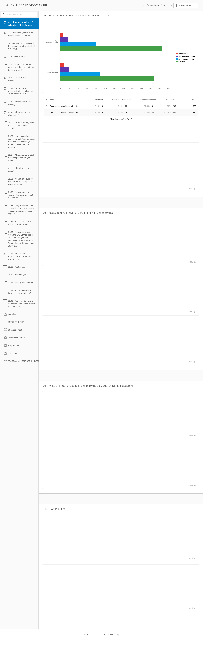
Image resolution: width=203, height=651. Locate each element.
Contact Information (105, 634)
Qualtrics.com (88, 634)
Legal (118, 634)
